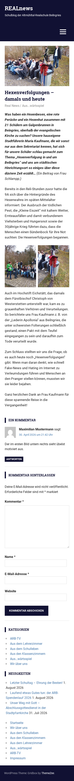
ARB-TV (15, 638)
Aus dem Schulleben (24, 649)
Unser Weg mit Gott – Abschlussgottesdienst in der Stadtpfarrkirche (26, 708)
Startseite (16, 723)
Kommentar (14, 501)
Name (10, 557)
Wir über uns (18, 664)
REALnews (19, 8)
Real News (12, 106)
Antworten (14, 459)
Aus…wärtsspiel (21, 659)
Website (10, 591)
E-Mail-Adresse (17, 574)
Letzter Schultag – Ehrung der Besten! (36, 683)
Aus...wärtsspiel (33, 106)
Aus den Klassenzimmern (27, 654)
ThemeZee (47, 773)
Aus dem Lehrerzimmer (26, 644)
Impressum (18, 758)
